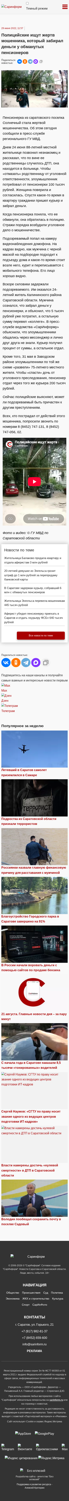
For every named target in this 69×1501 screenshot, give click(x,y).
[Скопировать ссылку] (41, 61)
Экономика (13, 1298)
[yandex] (21, 1458)
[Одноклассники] (25, 61)
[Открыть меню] (65, 7)
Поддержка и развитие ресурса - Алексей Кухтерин (34, 1486)
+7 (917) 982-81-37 (34, 1331)
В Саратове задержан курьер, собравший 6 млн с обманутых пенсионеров (32, 590)
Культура (57, 1298)
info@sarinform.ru (34, 1344)
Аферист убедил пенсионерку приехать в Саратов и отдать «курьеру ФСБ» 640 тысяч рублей (33, 618)
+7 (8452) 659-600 (34, 1337)
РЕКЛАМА (34, 1351)
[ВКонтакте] (19, 61)
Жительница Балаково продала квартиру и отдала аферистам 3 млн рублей (32, 560)
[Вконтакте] (25, 1448)
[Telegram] (30, 61)
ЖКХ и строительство (35, 1298)
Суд (45, 1292)
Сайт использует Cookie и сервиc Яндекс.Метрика (34, 1421)
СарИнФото (39, 1304)
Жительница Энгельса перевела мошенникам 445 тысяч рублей (34, 603)
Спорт (26, 1304)
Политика (57, 1292)
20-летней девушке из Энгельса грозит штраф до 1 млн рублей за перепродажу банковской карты (31, 575)
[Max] (65, 1448)
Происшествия (31, 1292)
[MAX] (35, 61)
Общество (12, 1292)
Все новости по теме (41, 635)
